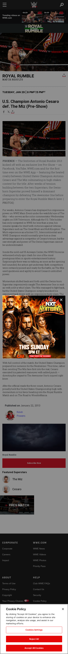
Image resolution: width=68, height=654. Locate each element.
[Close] (62, 609)
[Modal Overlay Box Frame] (34, 327)
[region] (34, 629)
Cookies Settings (34, 630)
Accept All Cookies (34, 648)
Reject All (34, 639)
